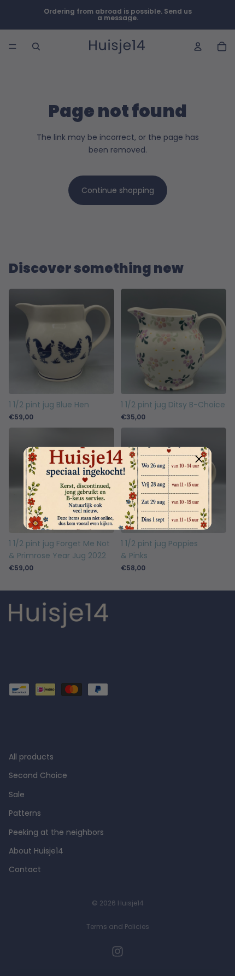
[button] (199, 459)
